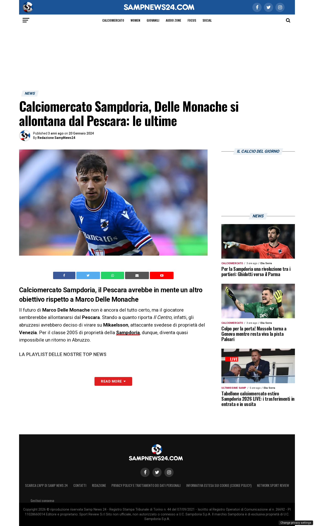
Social (207, 20)
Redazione (99, 485)
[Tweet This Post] (88, 275)
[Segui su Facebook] (145, 472)
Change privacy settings (295, 522)
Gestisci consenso (42, 500)
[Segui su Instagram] (169, 472)
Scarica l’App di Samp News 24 (46, 485)
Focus (192, 20)
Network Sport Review (273, 485)
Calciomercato (113, 20)
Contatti (79, 485)
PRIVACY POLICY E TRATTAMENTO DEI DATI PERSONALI (146, 485)
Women (135, 20)
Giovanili (153, 20)
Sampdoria (128, 332)
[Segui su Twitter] (157, 472)
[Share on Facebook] (65, 275)
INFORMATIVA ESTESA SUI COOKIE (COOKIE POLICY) (218, 485)
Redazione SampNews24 (56, 138)
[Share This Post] (113, 275)
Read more (111, 381)
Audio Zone (173, 20)
